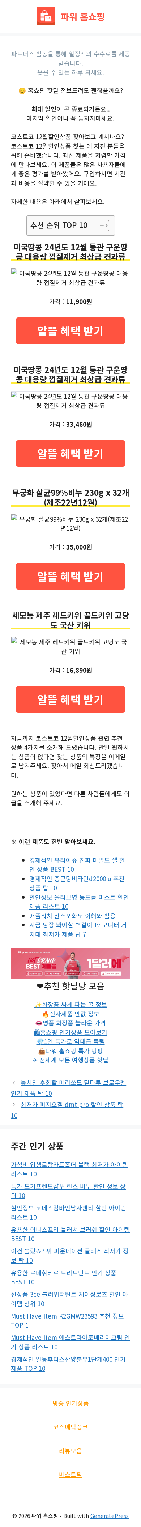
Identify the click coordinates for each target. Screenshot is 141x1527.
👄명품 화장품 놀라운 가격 (70, 1022)
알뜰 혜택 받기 (70, 331)
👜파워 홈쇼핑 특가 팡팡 (70, 1050)
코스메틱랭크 (70, 1426)
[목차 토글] (99, 225)
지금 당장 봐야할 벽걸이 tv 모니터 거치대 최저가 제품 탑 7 (78, 929)
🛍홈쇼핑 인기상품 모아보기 (70, 1032)
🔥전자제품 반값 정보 (70, 1013)
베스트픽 (70, 1474)
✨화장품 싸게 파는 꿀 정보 (70, 1004)
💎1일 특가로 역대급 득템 (71, 1041)
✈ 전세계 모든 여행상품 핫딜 (70, 1059)
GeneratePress (109, 1515)
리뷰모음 (70, 1450)
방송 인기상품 (70, 1402)
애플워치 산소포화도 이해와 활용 (72, 915)
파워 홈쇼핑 (83, 16)
